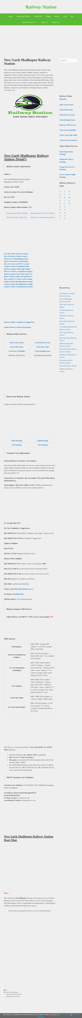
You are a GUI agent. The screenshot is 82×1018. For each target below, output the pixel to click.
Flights (48, 16)
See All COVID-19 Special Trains (16, 254)
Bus (72, 16)
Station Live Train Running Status (43, 217)
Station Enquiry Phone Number (17, 213)
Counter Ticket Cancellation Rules (17, 266)
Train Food (38, 16)
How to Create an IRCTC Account (16, 264)
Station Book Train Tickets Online (43, 213)
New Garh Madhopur (12, 992)
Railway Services (28, 22)
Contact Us (56, 22)
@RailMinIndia (18, 594)
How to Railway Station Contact (16, 256)
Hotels (57, 16)
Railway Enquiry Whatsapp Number (17, 269)
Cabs (65, 16)
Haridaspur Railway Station (14, 994)
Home (10, 16)
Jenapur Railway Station (13, 996)
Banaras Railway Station (68, 366)
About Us (44, 22)
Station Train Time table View (16, 217)
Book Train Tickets (23, 16)
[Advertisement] (41, 40)
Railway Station (41, 6)
